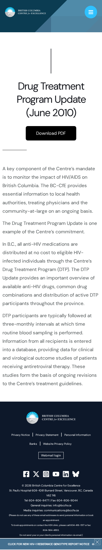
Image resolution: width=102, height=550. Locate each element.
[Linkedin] (65, 474)
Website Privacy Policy (57, 444)
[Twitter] (36, 474)
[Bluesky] (75, 474)
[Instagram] (46, 474)
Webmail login (51, 455)
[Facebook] (26, 474)
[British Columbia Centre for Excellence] (25, 12)
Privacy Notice (20, 435)
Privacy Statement (47, 435)
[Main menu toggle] (91, 12)
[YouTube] (55, 474)
